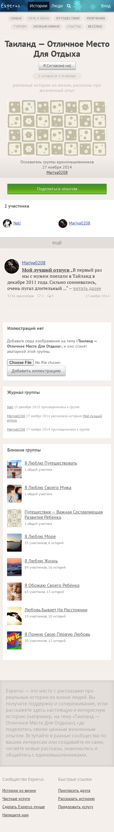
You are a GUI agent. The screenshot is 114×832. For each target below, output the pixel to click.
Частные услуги (16, 798)
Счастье (74, 26)
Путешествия (68, 18)
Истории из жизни (19, 790)
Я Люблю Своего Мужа (48, 487)
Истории (38, 5)
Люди (57, 5)
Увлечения (96, 18)
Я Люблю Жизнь (41, 561)
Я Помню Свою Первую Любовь (57, 634)
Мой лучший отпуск (46, 270)
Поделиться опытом (57, 189)
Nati (17, 223)
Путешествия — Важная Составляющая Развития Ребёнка (64, 514)
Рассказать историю (76, 798)
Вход (105, 5)
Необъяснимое (46, 26)
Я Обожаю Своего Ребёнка (52, 585)
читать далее (87, 288)
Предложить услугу (75, 806)
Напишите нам (15, 814)
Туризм (19, 26)
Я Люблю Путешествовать (51, 463)
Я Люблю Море (40, 536)
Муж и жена (38, 18)
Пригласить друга (74, 790)
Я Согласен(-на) (57, 65)
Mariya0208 (57, 172)
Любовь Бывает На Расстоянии (56, 610)
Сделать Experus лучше (23, 806)
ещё (57, 242)
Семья (16, 18)
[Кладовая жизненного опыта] (10, 6)
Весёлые (95, 26)
